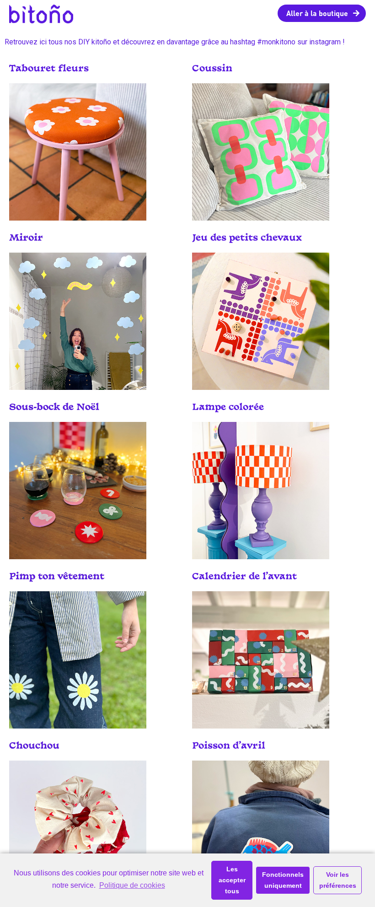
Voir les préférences (337, 880)
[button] (322, 13)
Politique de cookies (132, 885)
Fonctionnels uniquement (283, 880)
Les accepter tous (232, 880)
